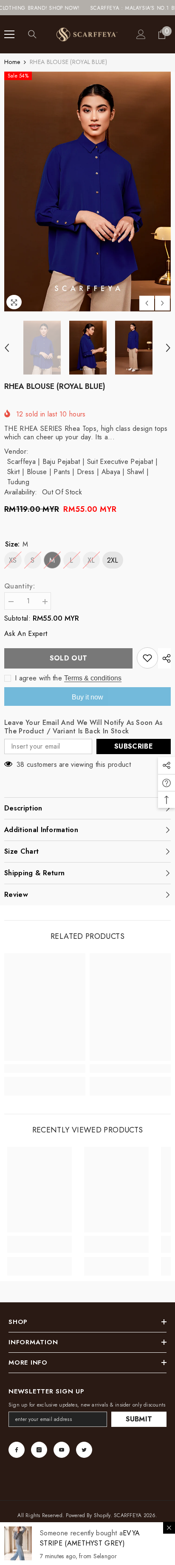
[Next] (162, 303)
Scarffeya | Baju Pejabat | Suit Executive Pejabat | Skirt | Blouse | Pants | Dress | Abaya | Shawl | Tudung (82, 472)
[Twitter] (84, 1450)
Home (12, 62)
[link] (44, 1068)
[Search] (32, 34)
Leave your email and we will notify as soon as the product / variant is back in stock (83, 727)
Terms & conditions (92, 678)
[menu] (9, 34)
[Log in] (141, 34)
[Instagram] (39, 1450)
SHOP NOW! (42, 8)
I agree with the (38, 678)
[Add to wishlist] (147, 658)
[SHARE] (164, 658)
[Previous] (146, 303)
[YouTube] (62, 1450)
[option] (87, 191)
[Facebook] (16, 1450)
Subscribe (133, 746)
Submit (139, 1419)
